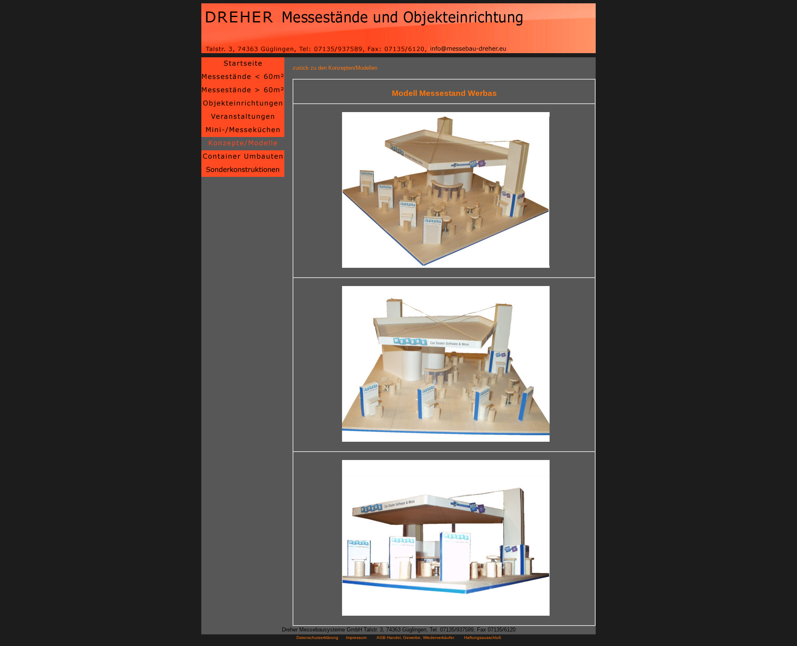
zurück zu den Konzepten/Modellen (335, 68)
